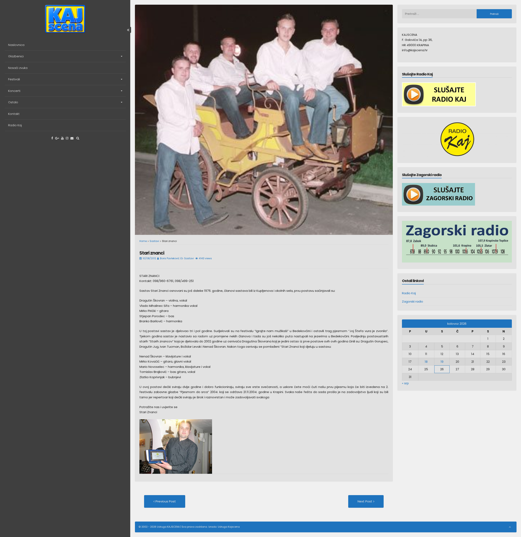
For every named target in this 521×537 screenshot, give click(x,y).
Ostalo (13, 102)
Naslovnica (16, 45)
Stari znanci (151, 253)
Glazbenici (16, 56)
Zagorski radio (412, 301)
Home (143, 241)
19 (442, 361)
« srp (405, 383)
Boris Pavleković (170, 258)
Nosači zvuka (17, 68)
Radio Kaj (15, 125)
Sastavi (154, 241)
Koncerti (14, 91)
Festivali (14, 79)
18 (426, 361)
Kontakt (14, 114)
